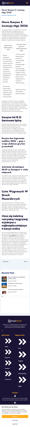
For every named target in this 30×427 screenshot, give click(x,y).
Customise (15, 420)
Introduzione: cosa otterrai (15, 283)
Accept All (15, 416)
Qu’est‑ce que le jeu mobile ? (15, 289)
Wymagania (12, 235)
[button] (27, 2)
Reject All (15, 424)
